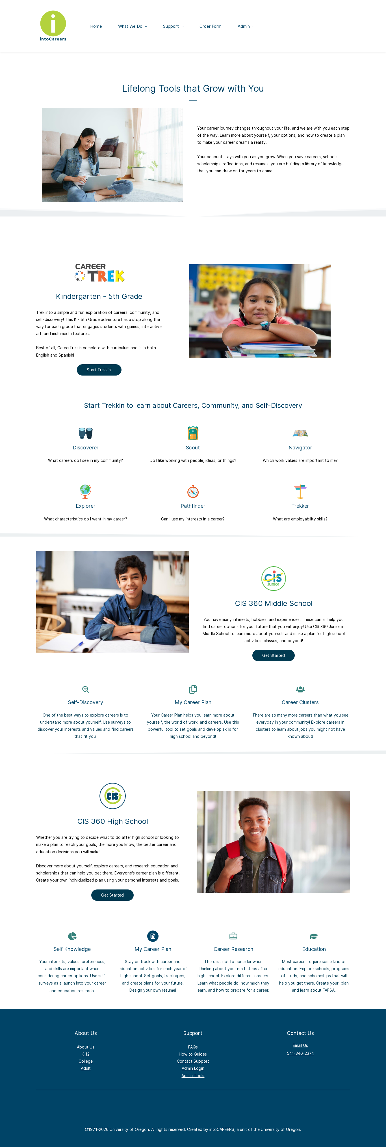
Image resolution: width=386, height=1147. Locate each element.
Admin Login (193, 1068)
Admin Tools (192, 1075)
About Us (85, 1047)
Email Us (300, 1045)
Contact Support (193, 1061)
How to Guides (193, 1054)
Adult (86, 1068)
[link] (99, 265)
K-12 (86, 1054)
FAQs (193, 1047)
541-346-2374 (300, 1053)
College (86, 1061)
